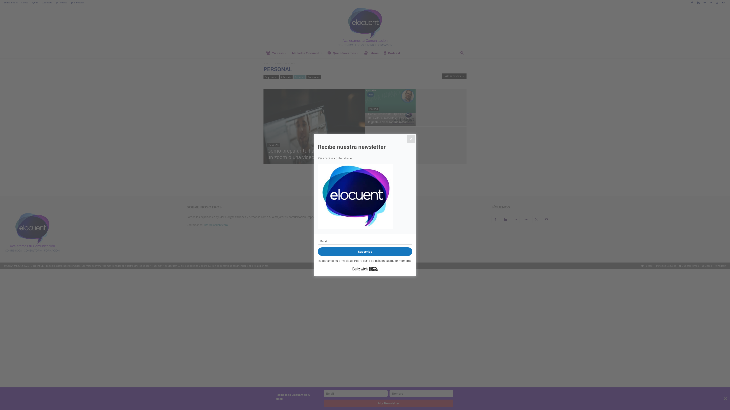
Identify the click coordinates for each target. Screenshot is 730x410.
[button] (365, 197)
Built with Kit (365, 269)
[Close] (411, 139)
